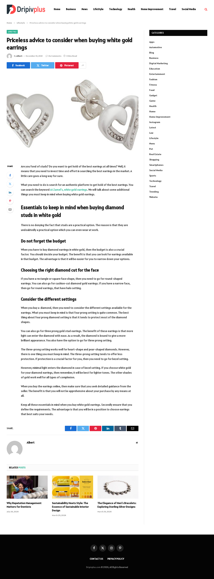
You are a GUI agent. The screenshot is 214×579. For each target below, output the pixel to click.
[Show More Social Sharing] (82, 65)
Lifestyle (12, 32)
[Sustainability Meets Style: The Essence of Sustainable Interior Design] (72, 487)
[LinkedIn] (10, 192)
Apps (151, 41)
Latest (152, 127)
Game (152, 100)
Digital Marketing (158, 63)
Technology (115, 9)
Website (153, 197)
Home (57, 9)
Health (131, 9)
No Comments (54, 56)
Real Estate (155, 154)
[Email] (10, 209)
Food (151, 90)
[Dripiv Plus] (26, 9)
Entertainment (157, 74)
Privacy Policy (116, 558)
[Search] (205, 9)
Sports (152, 175)
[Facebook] (10, 175)
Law (151, 132)
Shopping (154, 159)
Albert (19, 56)
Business (71, 9)
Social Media (189, 9)
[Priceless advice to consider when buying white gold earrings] (72, 116)
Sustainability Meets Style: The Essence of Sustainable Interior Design (70, 506)
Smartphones (156, 164)
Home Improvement (152, 9)
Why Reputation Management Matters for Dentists (24, 504)
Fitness (153, 84)
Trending (154, 191)
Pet (151, 148)
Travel (172, 9)
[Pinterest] (10, 201)
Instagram (154, 122)
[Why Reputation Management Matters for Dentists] (27, 487)
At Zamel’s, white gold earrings (68, 189)
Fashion (153, 79)
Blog (151, 52)
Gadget (153, 95)
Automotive (155, 47)
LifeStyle (98, 9)
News (85, 9)
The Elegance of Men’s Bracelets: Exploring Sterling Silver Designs (116, 504)
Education (154, 68)
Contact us (96, 558)
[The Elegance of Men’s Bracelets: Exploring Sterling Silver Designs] (117, 487)
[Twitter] (10, 183)
